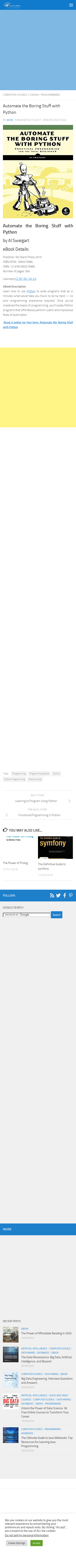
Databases (43, 1352)
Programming (50, 94)
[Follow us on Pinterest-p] (70, 895)
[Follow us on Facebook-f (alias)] (64, 895)
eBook (34, 94)
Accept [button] (36, 1543)
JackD (9, 119)
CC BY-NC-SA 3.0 (25, 279)
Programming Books (39, 773)
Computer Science (15, 94)
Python (31, 291)
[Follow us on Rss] (52, 895)
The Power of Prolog (15, 863)
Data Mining (28, 1352)
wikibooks (27, 1433)
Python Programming (14, 779)
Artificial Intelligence (34, 1348)
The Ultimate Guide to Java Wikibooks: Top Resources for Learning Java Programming (47, 1442)
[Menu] (71, 5)
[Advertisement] (38, 50)
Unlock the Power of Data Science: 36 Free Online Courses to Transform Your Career (45, 1412)
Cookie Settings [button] (16, 1543)
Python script (35, 779)
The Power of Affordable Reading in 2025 (46, 1333)
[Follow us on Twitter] (58, 895)
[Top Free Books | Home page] (14, 5)
